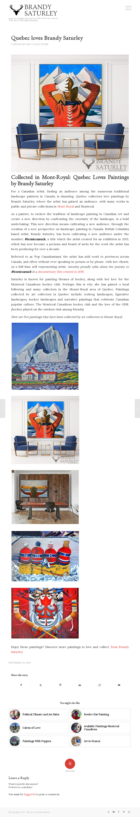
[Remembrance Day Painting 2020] (137, 408)
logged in (30, 794)
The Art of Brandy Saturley (23, 20)
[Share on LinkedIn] (80, 685)
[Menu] (126, 7)
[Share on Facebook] (21, 685)
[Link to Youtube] (113, 811)
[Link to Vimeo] (123, 811)
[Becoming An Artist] (2, 408)
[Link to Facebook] (118, 811)
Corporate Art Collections (29, 44)
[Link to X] (108, 811)
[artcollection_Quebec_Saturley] (70, 113)
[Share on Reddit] (99, 685)
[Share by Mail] (119, 685)
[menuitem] (126, 7)
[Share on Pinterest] (60, 685)
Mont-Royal (65, 206)
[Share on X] (41, 685)
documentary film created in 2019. (61, 272)
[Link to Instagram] (128, 811)
